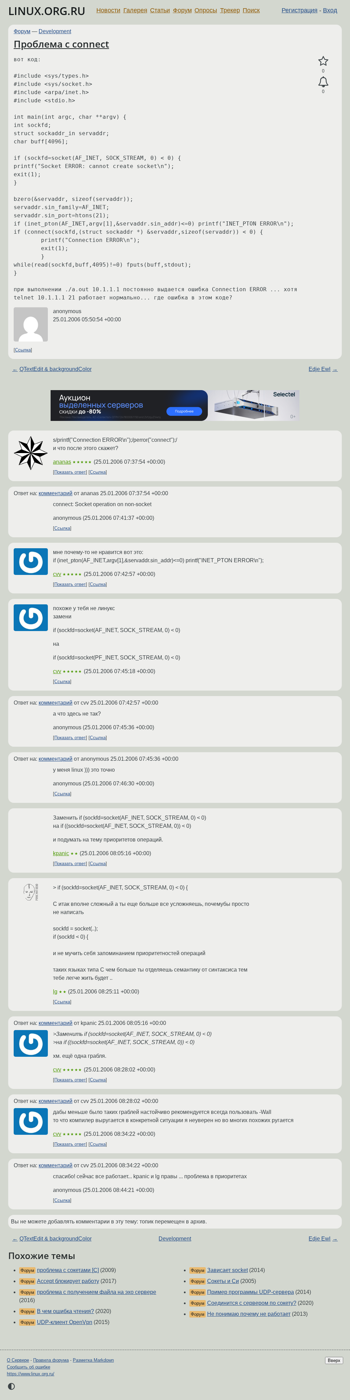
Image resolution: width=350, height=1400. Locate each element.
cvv (57, 574)
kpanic (61, 853)
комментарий (55, 493)
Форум (182, 10)
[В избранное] (323, 61)
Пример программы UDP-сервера (250, 1292)
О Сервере (18, 1360)
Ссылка (23, 349)
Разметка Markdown (93, 1360)
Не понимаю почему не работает (249, 1314)
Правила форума (51, 1360)
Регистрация (300, 10)
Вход (330, 10)
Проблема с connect (61, 43)
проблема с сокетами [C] (68, 1270)
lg (55, 991)
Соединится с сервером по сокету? (251, 1303)
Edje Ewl (320, 369)
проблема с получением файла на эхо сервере (96, 1292)
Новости (108, 10)
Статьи (160, 10)
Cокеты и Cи (223, 1281)
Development (55, 31)
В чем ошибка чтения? (65, 1311)
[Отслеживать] (323, 82)
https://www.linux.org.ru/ (30, 1373)
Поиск (251, 10)
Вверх (334, 1360)
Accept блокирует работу (68, 1281)
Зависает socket (227, 1270)
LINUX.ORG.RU (46, 10)
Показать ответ (70, 472)
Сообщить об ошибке (28, 1367)
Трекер (230, 10)
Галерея (135, 10)
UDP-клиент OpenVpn (64, 1322)
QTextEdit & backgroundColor (55, 369)
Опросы (205, 10)
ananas (62, 462)
